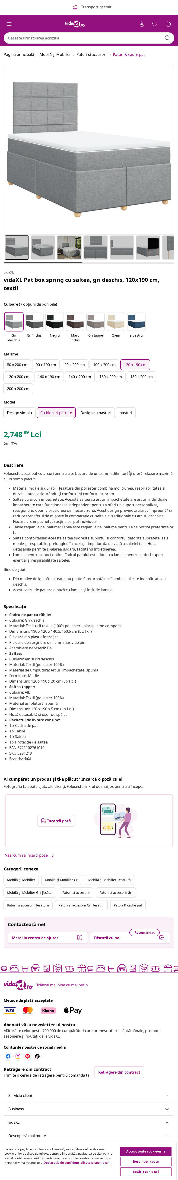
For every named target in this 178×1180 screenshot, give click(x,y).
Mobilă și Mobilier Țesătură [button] (109, 880)
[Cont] (142, 24)
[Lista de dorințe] (155, 24)
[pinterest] (27, 1056)
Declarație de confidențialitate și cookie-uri (77, 1163)
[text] (22, 435)
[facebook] (8, 1056)
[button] (14, 328)
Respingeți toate (146, 1161)
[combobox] (89, 38)
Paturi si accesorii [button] (76, 892)
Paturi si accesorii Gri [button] (115, 892)
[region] (88, 1161)
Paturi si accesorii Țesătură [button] (28, 905)
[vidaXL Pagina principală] (75, 24)
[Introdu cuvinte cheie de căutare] (167, 38)
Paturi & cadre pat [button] (128, 905)
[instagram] (18, 1056)
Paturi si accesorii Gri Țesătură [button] (82, 905)
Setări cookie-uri (146, 1172)
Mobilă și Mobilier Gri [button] (62, 880)
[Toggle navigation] (9, 24)
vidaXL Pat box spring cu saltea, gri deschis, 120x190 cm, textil (81, 284)
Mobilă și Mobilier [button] (21, 880)
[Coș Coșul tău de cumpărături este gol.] (168, 24)
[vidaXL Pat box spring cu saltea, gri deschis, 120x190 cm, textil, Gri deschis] (89, 149)
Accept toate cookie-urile (145, 1151)
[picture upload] (115, 820)
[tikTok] (37, 1056)
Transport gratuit (95, 6)
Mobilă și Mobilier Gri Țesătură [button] (31, 892)
